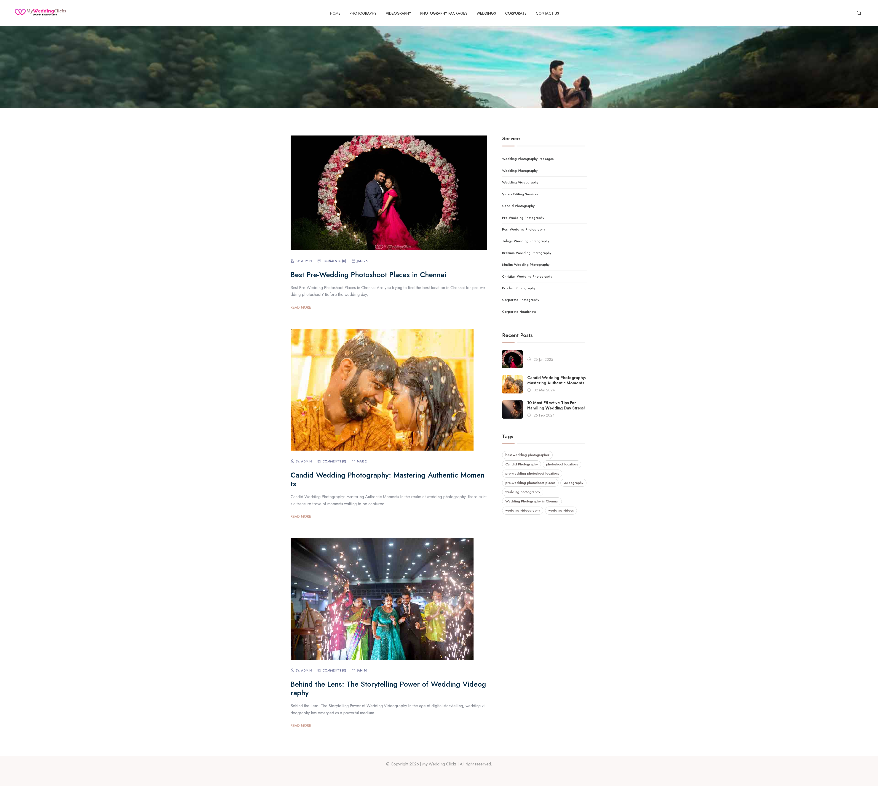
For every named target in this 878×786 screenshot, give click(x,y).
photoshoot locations (562, 464)
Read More (301, 307)
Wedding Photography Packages (528, 158)
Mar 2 (362, 461)
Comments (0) (334, 261)
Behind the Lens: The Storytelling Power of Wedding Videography (388, 688)
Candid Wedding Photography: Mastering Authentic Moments (388, 479)
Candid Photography (518, 205)
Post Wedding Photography (523, 229)
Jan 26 (362, 261)
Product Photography (518, 288)
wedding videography (522, 510)
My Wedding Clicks (439, 764)
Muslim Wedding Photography (525, 264)
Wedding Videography (520, 182)
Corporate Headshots (519, 311)
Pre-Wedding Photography (523, 217)
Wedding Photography (520, 170)
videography (573, 482)
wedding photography (522, 491)
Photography (363, 13)
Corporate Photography (520, 299)
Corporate (516, 13)
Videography (398, 13)
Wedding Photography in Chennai (532, 501)
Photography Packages (443, 13)
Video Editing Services (520, 194)
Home (335, 13)
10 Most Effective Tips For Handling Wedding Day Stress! (556, 405)
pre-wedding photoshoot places (530, 482)
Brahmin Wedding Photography (526, 252)
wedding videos (561, 510)
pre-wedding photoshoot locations (532, 473)
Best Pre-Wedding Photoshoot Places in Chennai (368, 274)
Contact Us (547, 13)
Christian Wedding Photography (527, 276)
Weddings (486, 13)
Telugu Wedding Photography (525, 241)
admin (306, 261)
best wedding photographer (527, 454)
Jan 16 (362, 670)
